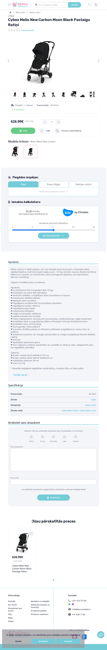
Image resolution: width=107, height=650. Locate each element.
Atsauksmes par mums (15, 609)
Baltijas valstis (84, 184)
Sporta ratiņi (34, 12)
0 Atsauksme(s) (27, 30)
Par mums (12, 604)
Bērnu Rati (20, 12)
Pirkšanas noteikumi (39, 614)
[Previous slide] (8, 61)
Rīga (23, 184)
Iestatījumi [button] (43, 641)
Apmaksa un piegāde (40, 601)
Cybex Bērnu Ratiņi (70, 410)
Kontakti (11, 601)
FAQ (10, 614)
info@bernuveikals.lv (81, 609)
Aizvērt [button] (18, 641)
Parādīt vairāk (20, 374)
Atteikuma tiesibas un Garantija (40, 605)
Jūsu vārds (15, 478)
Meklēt (74, 5)
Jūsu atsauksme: (17, 447)
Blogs (10, 618)
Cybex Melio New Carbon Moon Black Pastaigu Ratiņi (22, 568)
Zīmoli (10, 621)
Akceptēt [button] (68, 641)
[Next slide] (98, 61)
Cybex (11, 16)
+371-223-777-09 (79, 600)
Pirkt (25, 130)
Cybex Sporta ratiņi (88, 410)
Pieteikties (55, 497)
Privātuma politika (39, 610)
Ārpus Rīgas (53, 184)
